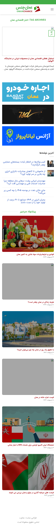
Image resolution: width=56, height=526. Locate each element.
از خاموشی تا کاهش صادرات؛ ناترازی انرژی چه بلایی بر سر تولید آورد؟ (25, 172)
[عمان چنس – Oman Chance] (28, 9)
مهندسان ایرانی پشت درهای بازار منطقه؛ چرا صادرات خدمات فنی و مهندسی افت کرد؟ (24, 182)
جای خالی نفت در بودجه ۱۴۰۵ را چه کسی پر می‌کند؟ (24, 191)
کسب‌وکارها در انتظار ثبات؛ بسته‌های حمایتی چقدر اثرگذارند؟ (24, 163)
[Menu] (52, 9)
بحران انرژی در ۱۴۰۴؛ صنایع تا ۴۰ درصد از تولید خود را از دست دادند (26, 201)
